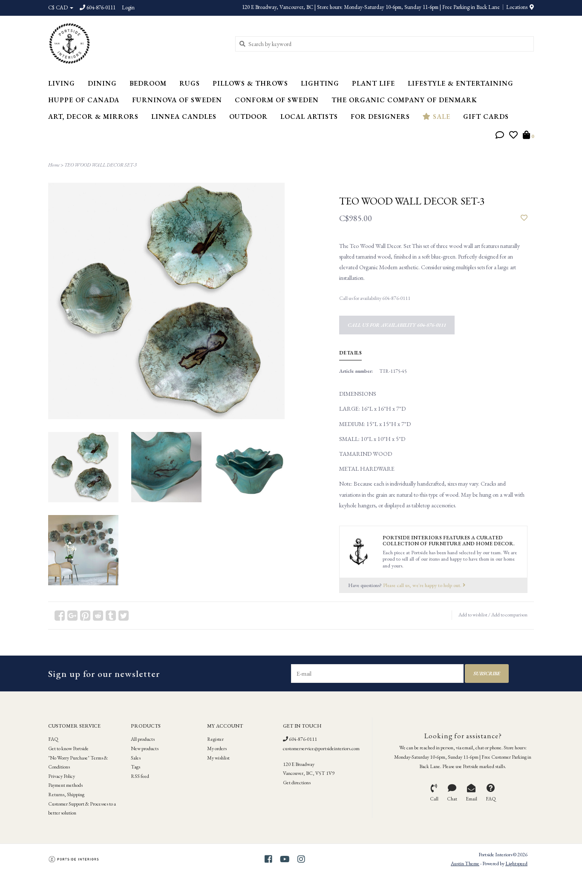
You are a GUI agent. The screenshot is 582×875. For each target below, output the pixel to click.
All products (143, 739)
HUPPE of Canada (83, 99)
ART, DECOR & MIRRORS (93, 116)
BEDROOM (148, 83)
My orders (217, 748)
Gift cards (486, 116)
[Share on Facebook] (60, 615)
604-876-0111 (302, 739)
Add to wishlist (472, 614)
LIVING (61, 83)
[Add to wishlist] (524, 218)
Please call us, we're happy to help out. (423, 585)
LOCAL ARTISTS (309, 116)
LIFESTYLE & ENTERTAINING (460, 83)
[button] (500, 136)
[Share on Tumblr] (111, 615)
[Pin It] (85, 615)
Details (350, 352)
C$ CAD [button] (58, 7)
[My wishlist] (513, 136)
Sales (136, 757)
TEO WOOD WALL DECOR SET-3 (100, 164)
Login (128, 7)
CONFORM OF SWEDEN (277, 99)
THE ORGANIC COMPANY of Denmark (404, 99)
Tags (135, 766)
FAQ (53, 739)
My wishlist (218, 757)
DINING (102, 83)
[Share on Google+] (72, 615)
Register (215, 739)
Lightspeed (516, 863)
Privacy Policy (61, 776)
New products (144, 748)
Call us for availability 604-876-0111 (397, 325)
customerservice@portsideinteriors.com (321, 748)
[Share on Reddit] (98, 615)
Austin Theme (465, 863)
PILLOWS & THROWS (250, 83)
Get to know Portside (68, 748)
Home (54, 164)
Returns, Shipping (66, 794)
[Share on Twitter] (123, 615)
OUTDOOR (248, 116)
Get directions (297, 782)
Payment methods (65, 785)
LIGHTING (320, 83)
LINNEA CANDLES (183, 116)
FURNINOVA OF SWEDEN (177, 99)
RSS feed (140, 776)
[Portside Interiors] (135, 43)
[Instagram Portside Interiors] (301, 859)
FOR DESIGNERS (380, 116)
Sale (440, 116)
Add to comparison (509, 614)
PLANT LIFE (373, 83)
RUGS (189, 83)
